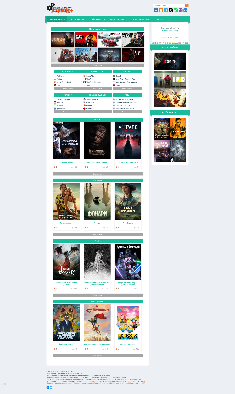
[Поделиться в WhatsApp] (176, 10)
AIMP (59, 85)
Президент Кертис (66, 344)
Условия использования (83, 383)
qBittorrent (61, 108)
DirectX (118, 76)
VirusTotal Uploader (93, 82)
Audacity (60, 79)
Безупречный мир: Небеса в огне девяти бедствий (97, 283)
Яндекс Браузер (63, 99)
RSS (143, 383)
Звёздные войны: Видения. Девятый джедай (128, 283)
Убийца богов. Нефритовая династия (66, 283)
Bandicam (90, 108)
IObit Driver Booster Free (125, 79)
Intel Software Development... (127, 82)
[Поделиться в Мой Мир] (185, 10)
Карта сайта (135, 383)
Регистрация (167, 31)
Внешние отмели (66, 223)
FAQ (127, 383)
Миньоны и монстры (128, 344)
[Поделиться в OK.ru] (161, 10)
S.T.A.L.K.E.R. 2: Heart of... (126, 99)
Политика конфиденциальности (59, 383)
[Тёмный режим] (4, 384)
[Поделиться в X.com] (171, 10)
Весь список (97, 65)
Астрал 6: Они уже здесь (128, 162)
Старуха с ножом (66, 162)
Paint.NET (90, 102)
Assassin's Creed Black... (125, 108)
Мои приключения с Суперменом (97, 344)
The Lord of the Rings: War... (127, 102)
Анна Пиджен (128, 223)
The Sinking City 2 (123, 105)
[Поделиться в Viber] (180, 10)
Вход (176, 31)
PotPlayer (60, 76)
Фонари (97, 223)
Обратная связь (117, 383)
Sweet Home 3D (92, 99)
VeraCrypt (90, 85)
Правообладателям (102, 383)
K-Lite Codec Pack (64, 82)
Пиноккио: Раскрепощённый (97, 162)
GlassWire (90, 76)
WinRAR (119, 85)
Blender (89, 105)
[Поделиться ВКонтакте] (156, 10)
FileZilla (60, 102)
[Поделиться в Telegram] (166, 10)
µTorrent (60, 105)
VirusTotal (90, 79)
